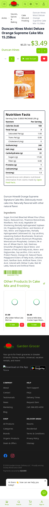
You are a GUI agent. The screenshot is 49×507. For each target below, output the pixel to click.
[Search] (25, 4)
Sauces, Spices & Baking (14, 18)
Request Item (33, 402)
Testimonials (9, 397)
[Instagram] (12, 456)
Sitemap (30, 443)
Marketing (8, 407)
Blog (5, 412)
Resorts (30, 424)
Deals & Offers (9, 443)
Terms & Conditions (36, 433)
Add (13, 325)
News (5, 402)
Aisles (4, 18)
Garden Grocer (28, 346)
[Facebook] (5, 456)
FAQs (29, 392)
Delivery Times (33, 397)
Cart (30, 504)
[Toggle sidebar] (4, 4)
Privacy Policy (33, 438)
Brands (6, 433)
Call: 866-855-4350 (35, 407)
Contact (6, 392)
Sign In (41, 504)
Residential (32, 428)
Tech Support (33, 387)
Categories (8, 428)
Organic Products (11, 438)
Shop (7, 504)
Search (18, 504)
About (6, 387)
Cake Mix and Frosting (25, 18)
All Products (8, 424)
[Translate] (30, 4)
